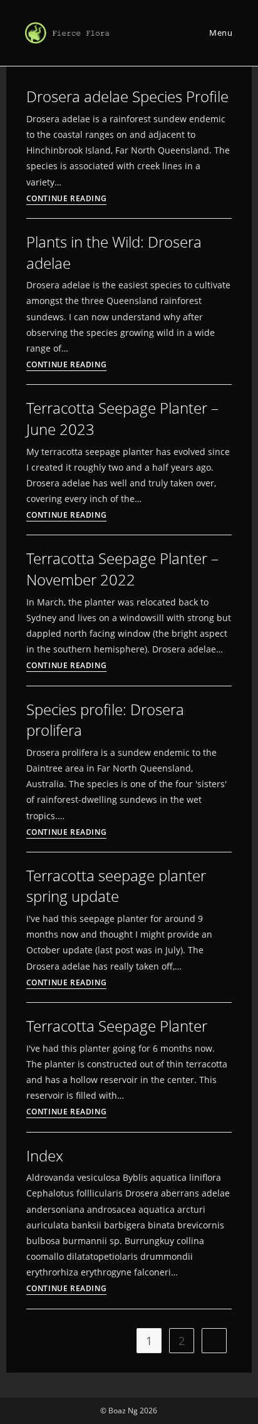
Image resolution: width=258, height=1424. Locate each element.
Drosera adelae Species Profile (127, 96)
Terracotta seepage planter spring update (116, 886)
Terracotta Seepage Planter (116, 1025)
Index (44, 1155)
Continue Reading (66, 199)
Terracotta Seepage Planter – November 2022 (122, 569)
